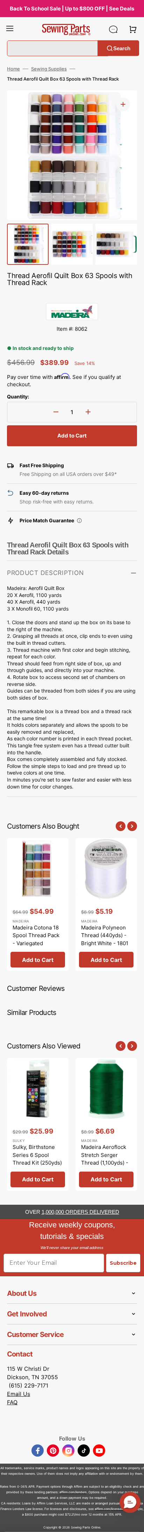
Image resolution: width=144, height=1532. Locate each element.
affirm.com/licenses (109, 1509)
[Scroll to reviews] (72, 296)
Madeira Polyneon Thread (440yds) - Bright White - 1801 (104, 935)
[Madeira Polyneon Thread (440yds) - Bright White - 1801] (106, 904)
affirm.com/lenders (73, 1492)
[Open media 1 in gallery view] (123, 104)
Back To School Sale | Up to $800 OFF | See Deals (72, 8)
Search (121, 48)
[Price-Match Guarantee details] (79, 520)
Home (13, 69)
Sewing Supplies (49, 69)
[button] (9, 29)
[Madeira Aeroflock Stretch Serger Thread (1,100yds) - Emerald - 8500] (106, 1124)
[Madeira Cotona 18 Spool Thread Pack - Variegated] (38, 904)
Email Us (18, 1393)
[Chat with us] (113, 29)
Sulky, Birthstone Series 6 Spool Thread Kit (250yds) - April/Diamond (37, 1159)
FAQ (12, 1402)
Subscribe (123, 1263)
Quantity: (18, 396)
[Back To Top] (134, 1522)
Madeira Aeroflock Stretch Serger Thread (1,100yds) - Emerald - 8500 (104, 1159)
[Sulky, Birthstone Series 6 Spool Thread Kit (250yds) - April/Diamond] (38, 1124)
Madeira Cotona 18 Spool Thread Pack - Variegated (36, 935)
